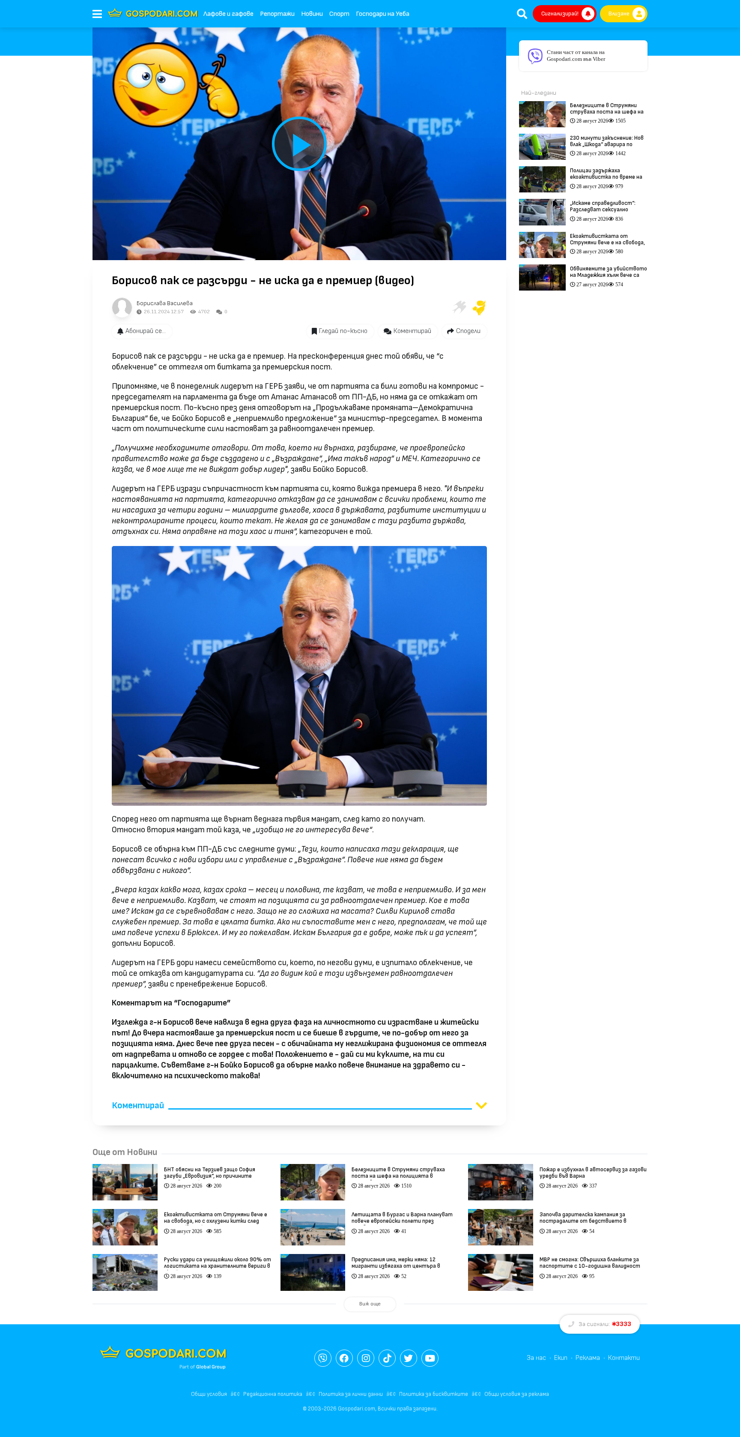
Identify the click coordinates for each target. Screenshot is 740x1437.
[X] (408, 1358)
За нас (536, 1358)
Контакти (624, 1358)
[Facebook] (344, 1358)
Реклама (588, 1358)
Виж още (370, 1304)
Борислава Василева (165, 303)
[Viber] (322, 1358)
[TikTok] (387, 1358)
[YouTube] (430, 1358)
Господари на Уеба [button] (382, 14)
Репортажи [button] (277, 14)
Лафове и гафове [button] (228, 14)
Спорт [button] (339, 14)
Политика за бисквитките (433, 1394)
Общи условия (209, 1394)
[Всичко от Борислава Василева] (122, 307)
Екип (560, 1358)
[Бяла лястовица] (458, 307)
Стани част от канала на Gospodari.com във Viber (576, 55)
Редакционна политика (272, 1394)
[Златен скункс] (479, 307)
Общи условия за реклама (516, 1394)
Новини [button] (312, 14)
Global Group (211, 1367)
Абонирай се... (145, 331)
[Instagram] (365, 1358)
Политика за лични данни (351, 1394)
